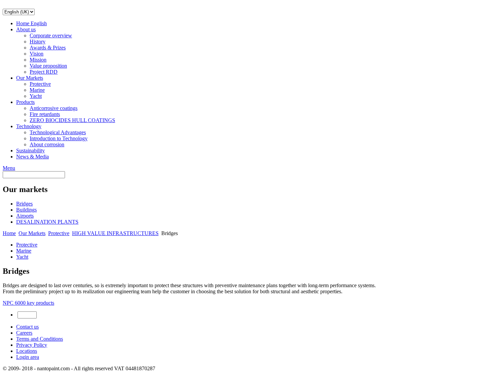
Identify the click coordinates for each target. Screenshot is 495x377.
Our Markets (29, 78)
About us (26, 29)
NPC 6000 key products (28, 303)
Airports (25, 216)
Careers (24, 333)
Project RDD (44, 72)
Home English (31, 23)
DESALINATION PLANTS (47, 222)
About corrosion (47, 144)
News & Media (32, 156)
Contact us (27, 327)
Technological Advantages (58, 132)
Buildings (26, 210)
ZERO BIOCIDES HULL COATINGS (72, 120)
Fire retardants (45, 114)
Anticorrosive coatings (53, 108)
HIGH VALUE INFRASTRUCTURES (115, 233)
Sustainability (30, 150)
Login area (27, 357)
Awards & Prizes (48, 47)
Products (25, 102)
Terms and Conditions (39, 339)
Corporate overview (51, 35)
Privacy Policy (31, 345)
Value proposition (48, 66)
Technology (28, 126)
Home (9, 233)
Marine (37, 90)
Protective (40, 84)
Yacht (36, 96)
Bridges (24, 203)
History (37, 41)
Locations (26, 351)
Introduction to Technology (59, 138)
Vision (36, 53)
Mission (38, 60)
